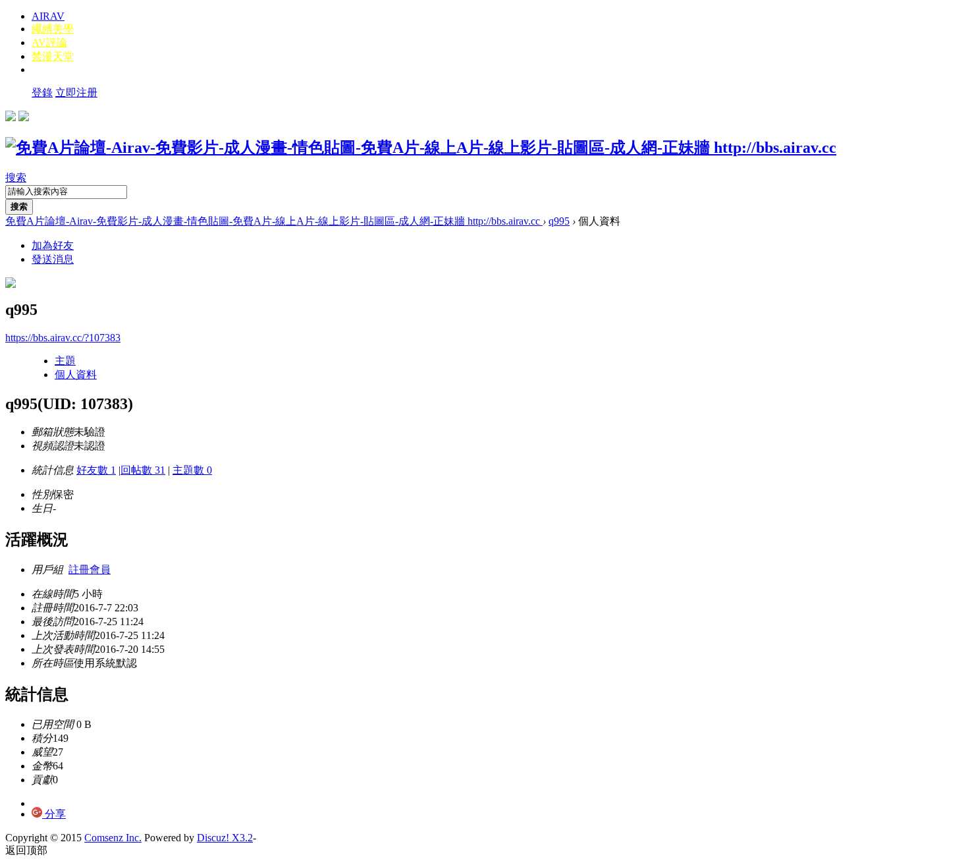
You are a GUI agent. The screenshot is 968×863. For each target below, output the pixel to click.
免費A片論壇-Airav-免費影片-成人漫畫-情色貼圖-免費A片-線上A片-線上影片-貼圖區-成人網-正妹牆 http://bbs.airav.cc (274, 221)
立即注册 (76, 92)
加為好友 (53, 245)
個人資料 (76, 374)
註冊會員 (89, 569)
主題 (65, 360)
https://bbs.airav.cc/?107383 (63, 337)
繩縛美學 (53, 28)
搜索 (15, 177)
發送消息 (53, 259)
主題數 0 (192, 470)
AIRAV (48, 16)
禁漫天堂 (53, 56)
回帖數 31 (143, 470)
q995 (559, 221)
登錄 (42, 92)
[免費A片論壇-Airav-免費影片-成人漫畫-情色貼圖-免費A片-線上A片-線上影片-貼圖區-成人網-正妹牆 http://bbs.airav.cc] (420, 147)
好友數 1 (96, 470)
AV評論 (49, 42)
